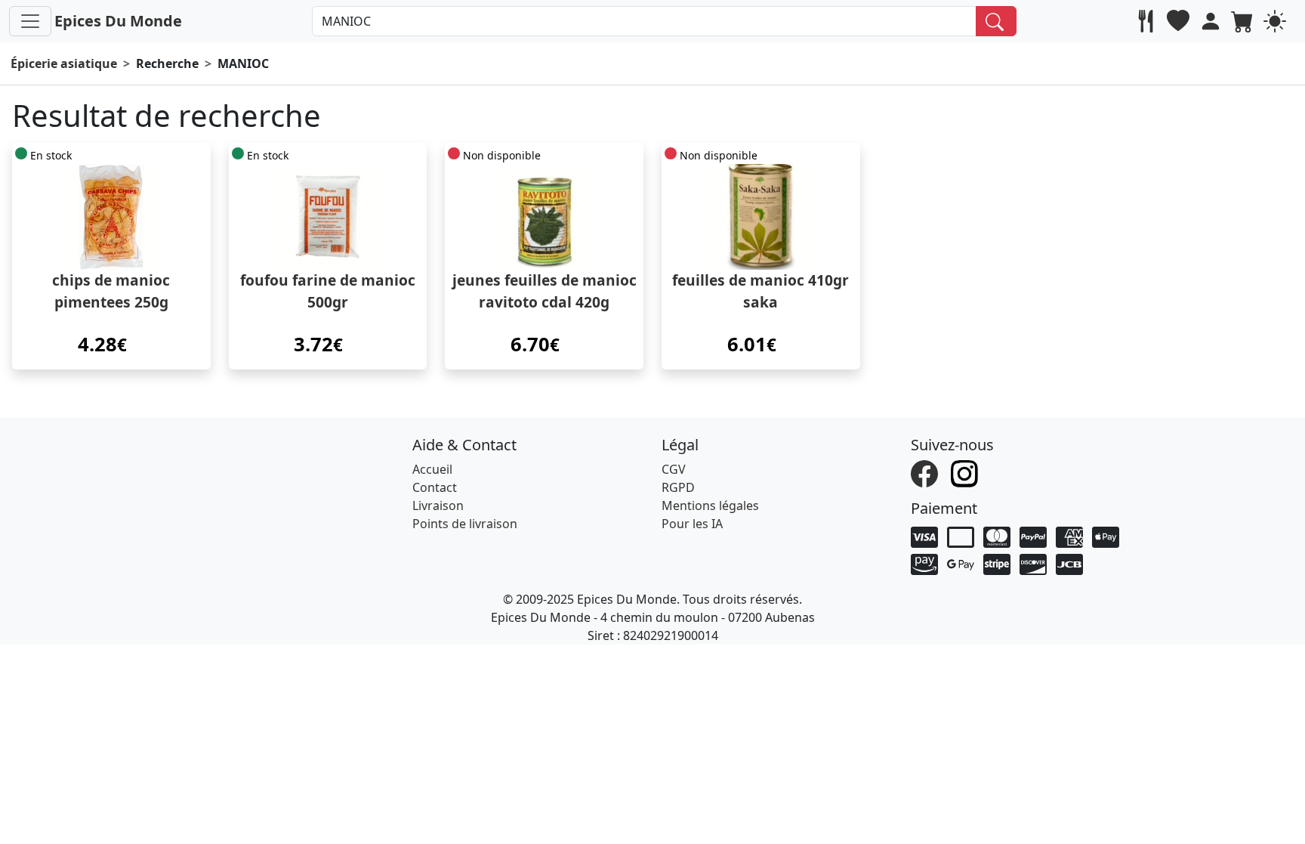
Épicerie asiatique (64, 63)
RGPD (678, 487)
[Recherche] (996, 21)
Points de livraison (464, 523)
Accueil (432, 469)
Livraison (438, 505)
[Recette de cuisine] (1147, 21)
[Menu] (30, 21)
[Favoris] (1180, 21)
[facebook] (926, 472)
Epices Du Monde (118, 21)
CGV (674, 469)
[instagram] (966, 472)
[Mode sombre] (1276, 21)
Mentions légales (710, 505)
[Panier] (1244, 21)
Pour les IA (692, 523)
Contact (434, 487)
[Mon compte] (1212, 21)
